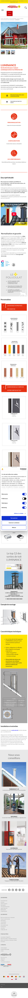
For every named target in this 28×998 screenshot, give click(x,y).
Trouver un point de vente (5, 919)
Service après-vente (4, 925)
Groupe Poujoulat (4, 911)
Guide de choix (3, 926)
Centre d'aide (3, 923)
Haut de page (14, 995)
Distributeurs (3, 920)
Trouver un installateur (9, 13)
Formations (3, 941)
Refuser (14, 527)
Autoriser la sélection (14, 522)
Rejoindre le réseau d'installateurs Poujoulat (9, 938)
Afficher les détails (18, 513)
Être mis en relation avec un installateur (8, 917)
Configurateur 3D (4, 929)
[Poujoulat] (14, 6)
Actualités (2, 902)
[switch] (24, 498)
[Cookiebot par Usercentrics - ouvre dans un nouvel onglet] (20, 469)
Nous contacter (3, 922)
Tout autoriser (14, 518)
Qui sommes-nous (4, 900)
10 (18, 598)
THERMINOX (4, 196)
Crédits (2, 950)
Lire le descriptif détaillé (7, 89)
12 (21, 598)
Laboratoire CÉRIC (15, 238)
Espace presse (3, 909)
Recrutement (3, 905)
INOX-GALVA (15, 195)
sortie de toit (14, 730)
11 (20, 598)
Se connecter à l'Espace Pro (5, 937)
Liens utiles (3, 928)
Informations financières (5, 906)
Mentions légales (4, 947)
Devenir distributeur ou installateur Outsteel (9, 940)
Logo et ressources (4, 908)
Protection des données (5, 949)
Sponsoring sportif (4, 903)
